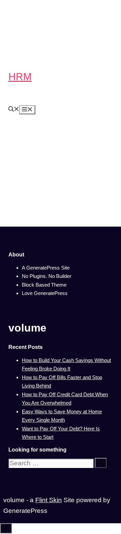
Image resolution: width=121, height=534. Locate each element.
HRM (20, 76)
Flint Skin (48, 499)
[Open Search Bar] (13, 110)
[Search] (101, 463)
